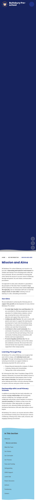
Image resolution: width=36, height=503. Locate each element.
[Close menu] (31, 4)
